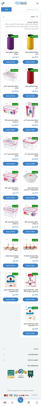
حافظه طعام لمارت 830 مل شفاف (11, 121)
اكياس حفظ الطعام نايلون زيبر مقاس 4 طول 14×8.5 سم (31, 290)
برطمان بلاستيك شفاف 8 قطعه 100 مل (31, 256)
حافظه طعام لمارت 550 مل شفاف (11, 188)
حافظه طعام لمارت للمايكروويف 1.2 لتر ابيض (31, 188)
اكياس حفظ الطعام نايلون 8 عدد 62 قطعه (11, 290)
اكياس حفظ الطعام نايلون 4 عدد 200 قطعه (31, 324)
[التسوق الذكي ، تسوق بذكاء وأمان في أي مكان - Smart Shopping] (20, 4)
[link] (26, 36)
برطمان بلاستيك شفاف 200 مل (11, 256)
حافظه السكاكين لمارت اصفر (31, 53)
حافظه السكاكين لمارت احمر (31, 87)
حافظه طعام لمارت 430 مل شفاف (11, 222)
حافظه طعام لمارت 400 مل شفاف (31, 222)
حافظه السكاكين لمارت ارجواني (11, 53)
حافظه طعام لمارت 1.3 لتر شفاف (31, 121)
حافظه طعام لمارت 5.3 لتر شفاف (11, 87)
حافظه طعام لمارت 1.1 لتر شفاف (11, 154)
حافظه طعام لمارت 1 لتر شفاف (31, 154)
